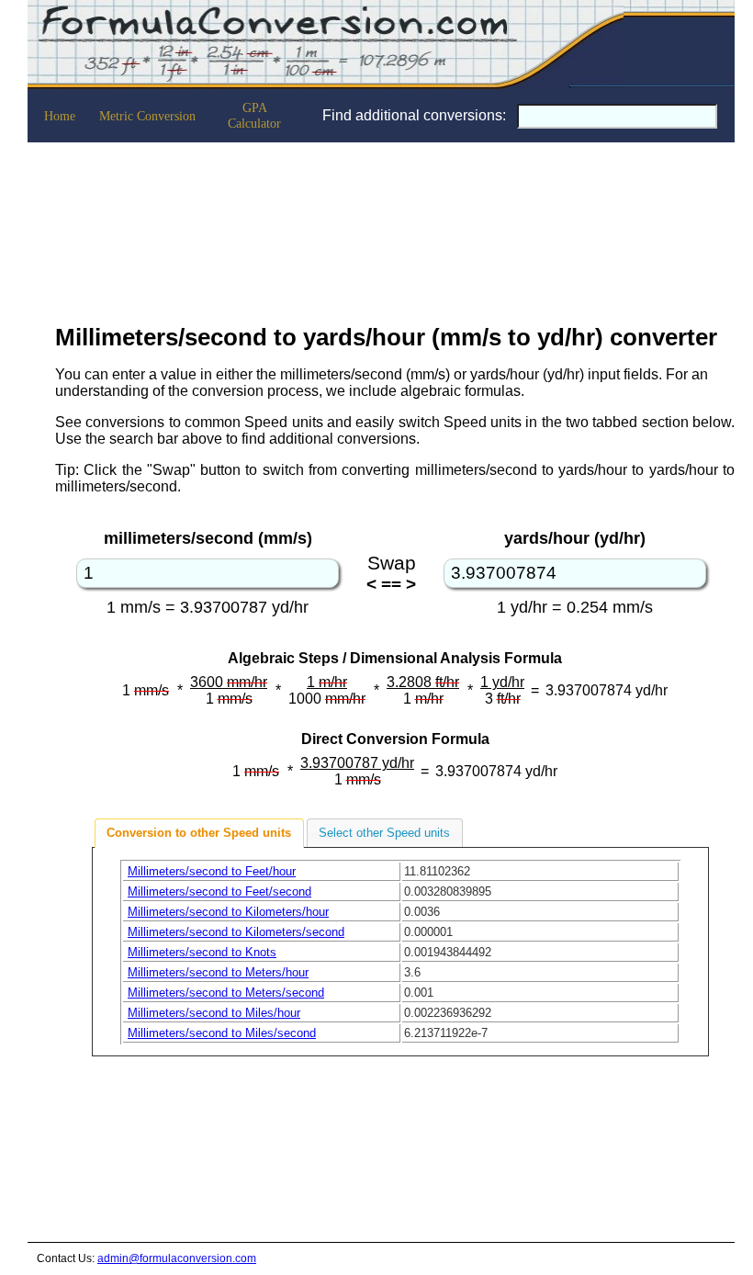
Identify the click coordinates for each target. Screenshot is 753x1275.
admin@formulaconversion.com (176, 1258)
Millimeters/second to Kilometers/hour (228, 912)
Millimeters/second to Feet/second (219, 891)
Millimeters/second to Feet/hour (212, 871)
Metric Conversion (147, 115)
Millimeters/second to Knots (202, 952)
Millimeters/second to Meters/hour (218, 972)
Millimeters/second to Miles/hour (214, 1013)
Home (59, 115)
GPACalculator (254, 115)
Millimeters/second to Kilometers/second (236, 932)
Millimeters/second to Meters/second (226, 992)
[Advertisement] (395, 228)
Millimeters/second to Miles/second (222, 1033)
